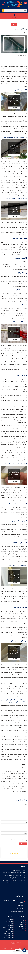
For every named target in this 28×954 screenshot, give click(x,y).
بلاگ (12, 17)
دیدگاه (25, 807)
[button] (25, 3)
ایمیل (26, 827)
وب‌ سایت (25, 833)
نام (26, 822)
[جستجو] (3, 10)
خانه (15, 17)
